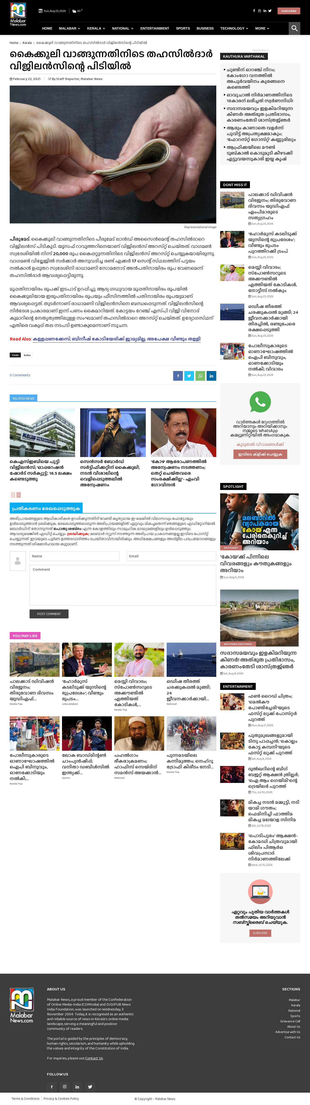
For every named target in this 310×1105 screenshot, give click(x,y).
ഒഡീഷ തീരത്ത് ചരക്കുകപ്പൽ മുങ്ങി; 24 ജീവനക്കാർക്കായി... (188, 690)
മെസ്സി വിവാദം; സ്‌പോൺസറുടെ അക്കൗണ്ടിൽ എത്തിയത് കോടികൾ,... (133, 693)
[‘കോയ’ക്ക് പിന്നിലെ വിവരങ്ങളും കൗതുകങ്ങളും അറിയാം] (260, 521)
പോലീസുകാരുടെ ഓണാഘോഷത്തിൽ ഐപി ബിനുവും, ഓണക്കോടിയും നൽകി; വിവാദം (270, 357)
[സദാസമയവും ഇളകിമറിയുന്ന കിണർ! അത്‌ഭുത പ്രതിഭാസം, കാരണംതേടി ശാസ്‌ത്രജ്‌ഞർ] (260, 618)
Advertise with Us (287, 1031)
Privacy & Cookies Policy (61, 1098)
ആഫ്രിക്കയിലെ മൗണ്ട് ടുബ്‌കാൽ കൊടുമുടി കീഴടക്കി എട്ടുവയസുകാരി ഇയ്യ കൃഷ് (260, 153)
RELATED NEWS (23, 398)
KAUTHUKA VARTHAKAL (244, 56)
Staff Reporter (67, 78)
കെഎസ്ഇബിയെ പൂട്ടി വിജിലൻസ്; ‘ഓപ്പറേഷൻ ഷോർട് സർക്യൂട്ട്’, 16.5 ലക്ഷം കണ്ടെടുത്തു (41, 470)
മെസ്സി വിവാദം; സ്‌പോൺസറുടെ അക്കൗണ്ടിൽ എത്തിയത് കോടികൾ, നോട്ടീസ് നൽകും (272, 279)
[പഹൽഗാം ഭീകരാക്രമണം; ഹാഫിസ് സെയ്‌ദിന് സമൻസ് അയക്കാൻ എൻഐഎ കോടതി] (139, 733)
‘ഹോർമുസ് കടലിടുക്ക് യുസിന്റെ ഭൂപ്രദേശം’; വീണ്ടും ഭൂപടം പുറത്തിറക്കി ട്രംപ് (272, 242)
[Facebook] (254, 11)
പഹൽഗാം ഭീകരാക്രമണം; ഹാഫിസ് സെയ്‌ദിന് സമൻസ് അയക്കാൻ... (137, 764)
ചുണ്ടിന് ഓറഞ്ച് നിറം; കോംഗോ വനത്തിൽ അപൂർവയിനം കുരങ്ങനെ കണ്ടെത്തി (256, 78)
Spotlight (231, 548)
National (121, 28)
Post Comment (49, 613)
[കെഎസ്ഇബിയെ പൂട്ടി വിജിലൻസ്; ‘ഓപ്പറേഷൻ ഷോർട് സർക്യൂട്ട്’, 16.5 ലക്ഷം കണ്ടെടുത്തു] (42, 432)
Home (47, 28)
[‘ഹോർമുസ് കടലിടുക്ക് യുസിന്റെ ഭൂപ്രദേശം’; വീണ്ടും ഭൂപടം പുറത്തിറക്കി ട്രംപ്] (87, 660)
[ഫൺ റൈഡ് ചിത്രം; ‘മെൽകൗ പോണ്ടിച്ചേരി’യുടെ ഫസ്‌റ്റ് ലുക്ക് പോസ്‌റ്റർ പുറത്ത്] (232, 701)
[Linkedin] (264, 11)
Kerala (94, 28)
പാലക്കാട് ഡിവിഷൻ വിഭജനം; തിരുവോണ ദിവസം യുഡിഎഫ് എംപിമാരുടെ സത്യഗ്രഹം (272, 206)
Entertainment (154, 28)
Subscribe (288, 11)
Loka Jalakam (70, 703)
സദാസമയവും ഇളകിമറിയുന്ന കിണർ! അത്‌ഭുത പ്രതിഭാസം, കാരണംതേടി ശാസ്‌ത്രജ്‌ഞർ (260, 114)
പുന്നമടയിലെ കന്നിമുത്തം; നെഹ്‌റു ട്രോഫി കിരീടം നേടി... (190, 761)
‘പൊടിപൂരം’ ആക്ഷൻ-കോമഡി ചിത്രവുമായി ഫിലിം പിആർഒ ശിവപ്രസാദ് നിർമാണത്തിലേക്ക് (273, 847)
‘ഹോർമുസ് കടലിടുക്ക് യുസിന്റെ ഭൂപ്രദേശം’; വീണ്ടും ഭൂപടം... (84, 690)
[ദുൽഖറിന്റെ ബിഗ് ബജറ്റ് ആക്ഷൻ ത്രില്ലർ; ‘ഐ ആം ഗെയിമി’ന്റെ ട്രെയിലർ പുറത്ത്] (232, 774)
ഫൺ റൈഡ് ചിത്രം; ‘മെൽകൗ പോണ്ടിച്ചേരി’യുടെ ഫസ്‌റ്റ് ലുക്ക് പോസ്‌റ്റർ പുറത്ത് (272, 708)
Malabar (67, 28)
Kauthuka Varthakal (238, 644)
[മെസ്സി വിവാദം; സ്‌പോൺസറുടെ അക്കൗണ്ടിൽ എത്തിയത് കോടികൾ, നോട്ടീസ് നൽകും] (139, 660)
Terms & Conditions (25, 1098)
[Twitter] (270, 11)
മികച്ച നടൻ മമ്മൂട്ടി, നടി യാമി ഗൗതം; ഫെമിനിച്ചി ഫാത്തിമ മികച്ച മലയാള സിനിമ (273, 811)
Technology (232, 28)
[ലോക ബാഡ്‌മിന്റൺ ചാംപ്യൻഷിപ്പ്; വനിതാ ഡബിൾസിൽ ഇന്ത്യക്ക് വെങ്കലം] (87, 733)
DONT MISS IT (235, 185)
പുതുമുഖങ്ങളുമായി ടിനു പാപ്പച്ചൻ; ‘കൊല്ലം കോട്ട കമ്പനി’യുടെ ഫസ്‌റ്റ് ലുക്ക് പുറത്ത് (272, 744)
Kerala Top (16, 703)
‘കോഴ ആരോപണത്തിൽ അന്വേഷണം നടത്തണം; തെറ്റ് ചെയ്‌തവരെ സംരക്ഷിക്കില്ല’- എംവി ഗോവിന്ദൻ (179, 473)
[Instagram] (259, 11)
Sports (183, 28)
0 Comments (20, 375)
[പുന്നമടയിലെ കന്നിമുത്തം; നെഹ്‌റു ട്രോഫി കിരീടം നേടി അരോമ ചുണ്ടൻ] (192, 733)
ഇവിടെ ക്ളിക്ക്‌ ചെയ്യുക (260, 454)
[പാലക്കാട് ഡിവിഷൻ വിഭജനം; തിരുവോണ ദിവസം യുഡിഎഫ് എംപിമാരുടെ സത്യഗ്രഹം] (35, 660)
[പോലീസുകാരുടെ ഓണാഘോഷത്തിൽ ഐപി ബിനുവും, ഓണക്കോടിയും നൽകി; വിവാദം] (35, 733)
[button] (294, 28)
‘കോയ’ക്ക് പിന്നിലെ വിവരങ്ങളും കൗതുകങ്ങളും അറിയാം (256, 563)
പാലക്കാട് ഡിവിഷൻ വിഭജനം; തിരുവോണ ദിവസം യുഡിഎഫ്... (32, 690)
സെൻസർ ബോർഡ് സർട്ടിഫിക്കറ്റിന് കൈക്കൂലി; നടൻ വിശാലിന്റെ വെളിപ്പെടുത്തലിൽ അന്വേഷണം (110, 473)
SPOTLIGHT (233, 486)
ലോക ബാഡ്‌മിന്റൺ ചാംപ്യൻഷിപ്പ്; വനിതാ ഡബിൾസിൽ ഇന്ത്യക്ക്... (85, 764)
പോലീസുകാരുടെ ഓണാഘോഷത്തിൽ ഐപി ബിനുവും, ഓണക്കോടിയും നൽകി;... (32, 767)
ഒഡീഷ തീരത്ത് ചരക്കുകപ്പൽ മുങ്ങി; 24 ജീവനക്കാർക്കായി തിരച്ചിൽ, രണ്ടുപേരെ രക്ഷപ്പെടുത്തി (273, 318)
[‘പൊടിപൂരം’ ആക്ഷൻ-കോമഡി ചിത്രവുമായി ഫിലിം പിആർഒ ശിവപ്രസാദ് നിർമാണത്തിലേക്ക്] (232, 841)
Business (205, 28)
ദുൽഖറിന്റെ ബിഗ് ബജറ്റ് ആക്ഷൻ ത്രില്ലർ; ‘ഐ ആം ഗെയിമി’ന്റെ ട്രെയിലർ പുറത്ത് (273, 777)
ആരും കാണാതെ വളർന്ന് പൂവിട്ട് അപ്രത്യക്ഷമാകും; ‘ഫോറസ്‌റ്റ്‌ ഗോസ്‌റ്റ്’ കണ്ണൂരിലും (261, 134)
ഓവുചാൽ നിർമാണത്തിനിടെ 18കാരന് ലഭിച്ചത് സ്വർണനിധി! (260, 98)
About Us (293, 1026)
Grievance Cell (290, 1021)
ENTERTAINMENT (238, 686)
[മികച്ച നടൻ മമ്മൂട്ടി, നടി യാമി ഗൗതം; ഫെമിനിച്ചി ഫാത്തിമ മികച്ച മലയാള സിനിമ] (232, 807)
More (260, 28)
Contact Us (94, 1058)
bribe (27, 355)
